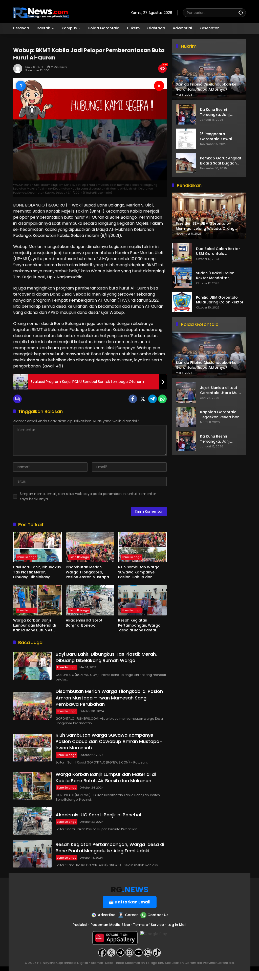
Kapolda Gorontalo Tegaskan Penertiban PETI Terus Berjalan (220, 415)
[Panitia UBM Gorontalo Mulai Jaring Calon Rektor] (182, 302)
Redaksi (80, 924)
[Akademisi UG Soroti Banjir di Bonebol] (90, 600)
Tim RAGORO (34, 67)
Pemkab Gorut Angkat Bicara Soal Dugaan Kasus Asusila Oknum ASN (220, 161)
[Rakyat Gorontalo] (41, 12)
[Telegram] (152, 399)
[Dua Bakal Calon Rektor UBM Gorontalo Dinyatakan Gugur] (182, 253)
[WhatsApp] (162, 399)
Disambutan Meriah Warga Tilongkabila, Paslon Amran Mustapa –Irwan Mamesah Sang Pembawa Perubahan (87, 572)
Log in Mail (176, 924)
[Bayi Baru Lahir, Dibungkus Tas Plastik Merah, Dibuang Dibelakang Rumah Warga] (37, 547)
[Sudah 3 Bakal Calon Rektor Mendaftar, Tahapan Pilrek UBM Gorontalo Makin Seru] (182, 277)
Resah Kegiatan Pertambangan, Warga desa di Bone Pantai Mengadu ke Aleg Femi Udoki (139, 625)
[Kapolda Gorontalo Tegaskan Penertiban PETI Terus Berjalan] (186, 417)
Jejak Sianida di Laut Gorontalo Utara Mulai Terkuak (221, 390)
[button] (241, 12)
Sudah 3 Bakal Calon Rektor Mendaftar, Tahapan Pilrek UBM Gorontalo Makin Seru (216, 276)
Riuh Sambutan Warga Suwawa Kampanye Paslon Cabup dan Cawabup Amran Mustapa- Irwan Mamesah (139, 572)
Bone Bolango (26, 557)
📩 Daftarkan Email (129, 902)
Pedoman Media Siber (111, 924)
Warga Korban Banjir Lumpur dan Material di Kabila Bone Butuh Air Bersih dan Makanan (34, 625)
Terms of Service (148, 924)
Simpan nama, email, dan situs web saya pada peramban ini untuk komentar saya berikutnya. (88, 496)
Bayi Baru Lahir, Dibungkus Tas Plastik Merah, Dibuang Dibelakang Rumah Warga (37, 572)
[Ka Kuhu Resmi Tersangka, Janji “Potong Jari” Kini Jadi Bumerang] (186, 114)
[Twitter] (142, 399)
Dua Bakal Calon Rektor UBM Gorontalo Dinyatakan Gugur (218, 251)
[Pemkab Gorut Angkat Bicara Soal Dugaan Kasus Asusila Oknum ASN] (186, 163)
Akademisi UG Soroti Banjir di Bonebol (84, 623)
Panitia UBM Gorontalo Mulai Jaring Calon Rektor (220, 300)
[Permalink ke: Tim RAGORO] (19, 68)
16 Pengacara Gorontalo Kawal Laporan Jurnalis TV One (218, 136)
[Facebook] (132, 399)
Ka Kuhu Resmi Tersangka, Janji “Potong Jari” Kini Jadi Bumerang (220, 112)
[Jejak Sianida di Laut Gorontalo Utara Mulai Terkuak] (186, 392)
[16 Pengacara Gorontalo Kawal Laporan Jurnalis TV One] (186, 139)
